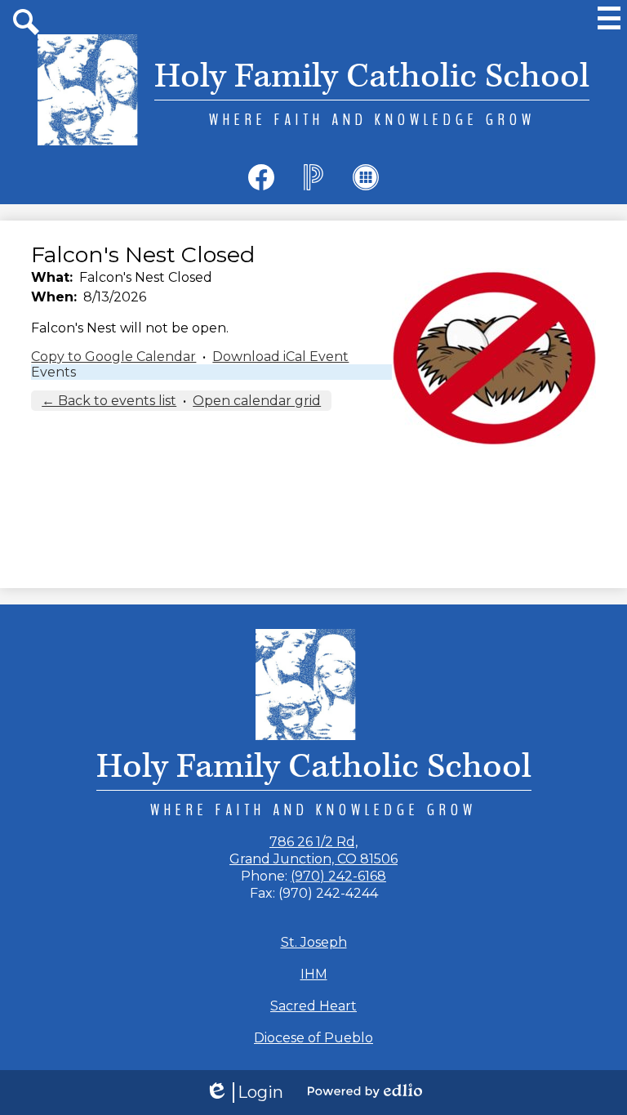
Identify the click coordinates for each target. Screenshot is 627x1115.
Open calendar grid (257, 400)
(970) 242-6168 (338, 876)
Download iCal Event (280, 356)
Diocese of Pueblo (313, 1038)
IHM (313, 974)
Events (53, 372)
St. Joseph (314, 942)
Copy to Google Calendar (113, 356)
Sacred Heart (313, 1006)
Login (244, 1092)
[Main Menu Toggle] (609, 18)
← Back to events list (109, 400)
